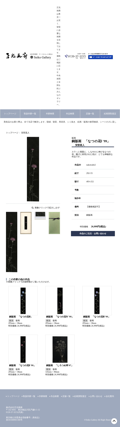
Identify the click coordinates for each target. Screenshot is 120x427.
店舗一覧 (90, 114)
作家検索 (50, 114)
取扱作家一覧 (30, 114)
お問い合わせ (96, 396)
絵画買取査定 (110, 114)
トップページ (10, 114)
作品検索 (70, 114)
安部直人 (25, 133)
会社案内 (110, 396)
